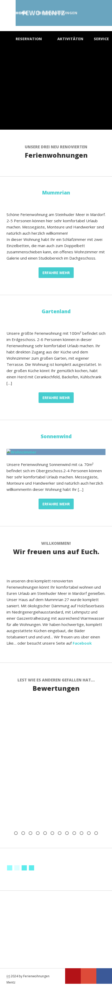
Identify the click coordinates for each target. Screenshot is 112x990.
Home (21, 12)
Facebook (82, 643)
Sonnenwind (56, 436)
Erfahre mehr (56, 272)
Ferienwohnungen (57, 12)
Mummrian (56, 192)
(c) (8, 976)
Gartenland (56, 311)
